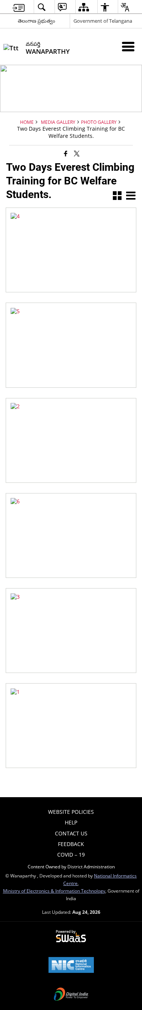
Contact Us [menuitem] (71, 833)
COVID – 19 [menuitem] (71, 854)
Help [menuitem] (71, 822)
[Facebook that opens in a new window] (65, 153)
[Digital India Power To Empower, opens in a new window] (71, 995)
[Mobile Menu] (128, 46)
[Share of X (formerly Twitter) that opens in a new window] (76, 153)
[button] (117, 196)
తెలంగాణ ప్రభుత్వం (36, 20)
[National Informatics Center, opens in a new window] (71, 965)
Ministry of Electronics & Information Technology (54, 891)
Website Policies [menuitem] (71, 811)
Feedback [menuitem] (71, 844)
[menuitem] (18, 7)
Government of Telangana (102, 20)
